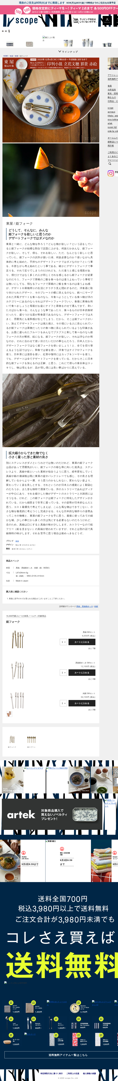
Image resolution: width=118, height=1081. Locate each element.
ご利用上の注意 (72, 1073)
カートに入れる (82, 641)
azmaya (111, 112)
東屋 (17, 541)
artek (110, 123)
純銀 (96, 606)
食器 (110, 86)
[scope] (25, 20)
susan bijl (112, 127)
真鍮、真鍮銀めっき (84, 606)
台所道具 (112, 89)
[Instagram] (111, 173)
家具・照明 (113, 93)
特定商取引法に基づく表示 (52, 1073)
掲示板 (111, 145)
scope (110, 108)
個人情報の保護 (89, 1073)
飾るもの (112, 97)
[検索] (110, 164)
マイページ (113, 160)
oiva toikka (113, 119)
